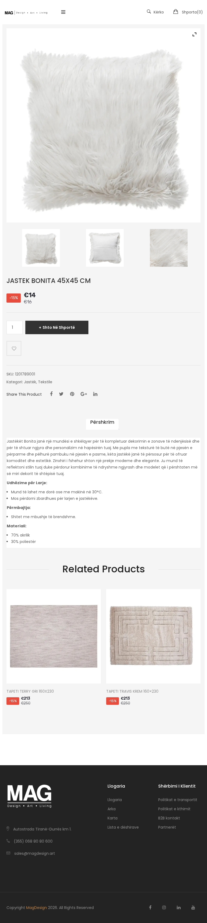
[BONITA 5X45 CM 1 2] (104, 248)
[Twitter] (61, 394)
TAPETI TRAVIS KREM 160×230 (132, 691)
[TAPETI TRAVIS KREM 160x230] (153, 636)
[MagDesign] (26, 12)
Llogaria (115, 799)
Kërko (159, 12)
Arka (112, 809)
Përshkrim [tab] (102, 422)
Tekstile (45, 382)
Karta (113, 818)
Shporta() (192, 12)
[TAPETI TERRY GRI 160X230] (53, 636)
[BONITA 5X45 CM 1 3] (168, 248)
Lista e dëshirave (123, 827)
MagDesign (36, 907)
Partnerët (167, 827)
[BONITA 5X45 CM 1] (41, 248)
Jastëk (30, 382)
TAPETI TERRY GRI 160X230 (30, 691)
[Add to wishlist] (13, 348)
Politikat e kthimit (174, 809)
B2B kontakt (169, 818)
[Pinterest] (72, 394)
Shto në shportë (59, 327)
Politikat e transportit (177, 799)
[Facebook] (51, 394)
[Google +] (84, 394)
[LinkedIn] (95, 394)
